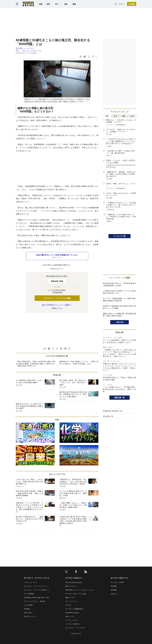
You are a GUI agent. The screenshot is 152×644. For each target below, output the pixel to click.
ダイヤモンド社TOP (117, 582)
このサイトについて (30, 582)
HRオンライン (70, 616)
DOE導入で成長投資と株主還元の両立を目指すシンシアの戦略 (119, 307)
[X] (66, 572)
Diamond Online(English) (73, 582)
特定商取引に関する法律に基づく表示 (36, 597)
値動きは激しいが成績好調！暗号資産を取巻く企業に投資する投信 (119, 314)
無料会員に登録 (57, 281)
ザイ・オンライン (71, 601)
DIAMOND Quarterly (72, 613)
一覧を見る (119, 322)
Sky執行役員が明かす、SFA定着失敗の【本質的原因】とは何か (119, 284)
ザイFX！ (68, 605)
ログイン (122, 4)
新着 (41, 4)
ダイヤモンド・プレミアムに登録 (57, 298)
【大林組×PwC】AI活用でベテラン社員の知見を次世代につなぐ (119, 292)
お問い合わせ (28, 613)
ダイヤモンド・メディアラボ (75, 628)
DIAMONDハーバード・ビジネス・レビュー (80, 590)
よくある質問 (28, 605)
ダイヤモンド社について (119, 578)
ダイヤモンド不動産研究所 (74, 609)
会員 (132, 116)
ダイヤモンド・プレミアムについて (36, 586)
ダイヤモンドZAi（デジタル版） (76, 594)
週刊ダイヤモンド (71, 586)
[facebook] (76, 572)
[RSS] (86, 572)
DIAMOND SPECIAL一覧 (112, 411)
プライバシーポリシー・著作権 (34, 601)
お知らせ (114, 594)
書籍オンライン (70, 597)
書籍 (74, 4)
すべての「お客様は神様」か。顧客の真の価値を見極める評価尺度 (119, 299)
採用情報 (114, 590)
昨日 (115, 116)
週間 (123, 116)
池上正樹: (25, 48)
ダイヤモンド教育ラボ (72, 624)
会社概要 (114, 586)
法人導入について (30, 616)
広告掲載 (27, 609)
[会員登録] (131, 4)
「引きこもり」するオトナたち (31, 51)
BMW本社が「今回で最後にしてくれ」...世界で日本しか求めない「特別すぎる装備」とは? (78, 362)
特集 (66, 4)
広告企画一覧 (108, 416)
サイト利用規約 (29, 594)
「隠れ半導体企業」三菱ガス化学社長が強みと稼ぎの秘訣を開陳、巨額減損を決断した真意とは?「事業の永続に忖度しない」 (35, 363)
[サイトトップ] (28, 3)
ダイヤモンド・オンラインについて (36, 578)
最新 (107, 116)
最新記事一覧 (119, 397)
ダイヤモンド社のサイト (74, 578)
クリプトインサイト (72, 620)
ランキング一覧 (119, 236)
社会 (17, 51)
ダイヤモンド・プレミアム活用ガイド (36, 590)
